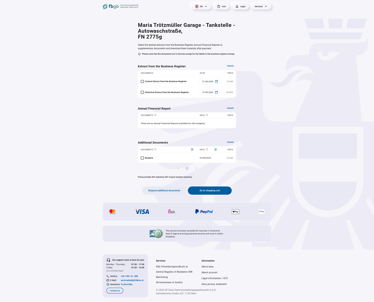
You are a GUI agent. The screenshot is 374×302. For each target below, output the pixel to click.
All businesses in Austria (169, 282)
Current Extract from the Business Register (166, 81)
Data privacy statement (214, 284)
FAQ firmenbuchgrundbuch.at (172, 266)
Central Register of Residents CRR (174, 271)
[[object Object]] (192, 149)
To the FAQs (127, 284)
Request (149, 158)
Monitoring (162, 277)
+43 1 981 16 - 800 (129, 276)
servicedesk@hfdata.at (132, 280)
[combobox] (210, 81)
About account (209, 272)
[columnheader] (167, 115)
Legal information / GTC (215, 278)
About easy (208, 266)
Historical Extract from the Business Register (167, 92)
